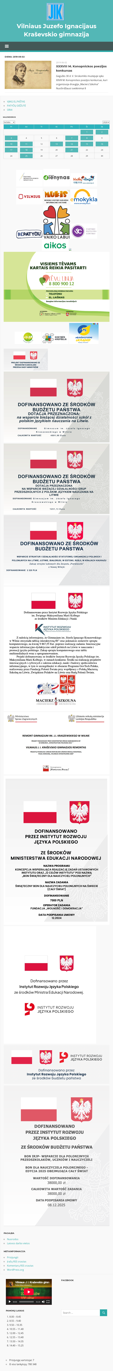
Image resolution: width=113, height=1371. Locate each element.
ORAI (9, 109)
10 (11, 144)
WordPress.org (15, 1269)
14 (72, 144)
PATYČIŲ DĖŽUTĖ (16, 105)
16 (102, 144)
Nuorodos (12, 1239)
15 (87, 144)
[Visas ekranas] (47, 1301)
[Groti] (9, 1301)
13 (56, 144)
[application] (29, 1292)
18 (26, 150)
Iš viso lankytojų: (18, 1364)
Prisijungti (12, 1257)
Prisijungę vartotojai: (21, 1360)
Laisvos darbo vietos (18, 1243)
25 (26, 156)
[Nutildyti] (43, 1301)
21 (72, 150)
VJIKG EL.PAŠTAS (16, 101)
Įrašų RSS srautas (16, 1261)
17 (11, 150)
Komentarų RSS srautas (20, 1265)
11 (26, 144)
